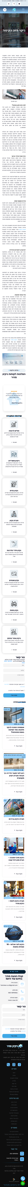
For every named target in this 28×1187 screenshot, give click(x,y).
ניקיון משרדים (14, 461)
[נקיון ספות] (14, 604)
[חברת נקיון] (14, 514)
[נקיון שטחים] (14, 574)
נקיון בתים (14, 490)
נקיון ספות (14, 610)
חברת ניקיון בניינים (16, 819)
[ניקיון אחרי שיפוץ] (14, 632)
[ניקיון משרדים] (14, 454)
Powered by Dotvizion (14, 1181)
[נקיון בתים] (14, 484)
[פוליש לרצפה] (14, 424)
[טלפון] (14, 4)
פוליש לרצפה (14, 431)
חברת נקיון (14, 520)
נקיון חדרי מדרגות (14, 550)
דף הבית (19, 44)
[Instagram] (9, 4)
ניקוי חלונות (7, 709)
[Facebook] (19, 4)
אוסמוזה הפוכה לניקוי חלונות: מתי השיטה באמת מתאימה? (15, 729)
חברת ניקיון (22, 229)
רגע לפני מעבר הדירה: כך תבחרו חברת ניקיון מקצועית (14, 775)
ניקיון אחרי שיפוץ (14, 638)
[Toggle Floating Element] (23, 1183)
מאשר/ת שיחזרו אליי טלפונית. (15, 690)
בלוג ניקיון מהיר (13, 44)
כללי (24, 755)
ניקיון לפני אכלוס (12, 755)
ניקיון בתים (19, 755)
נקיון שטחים (14, 580)
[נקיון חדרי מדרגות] (14, 544)
